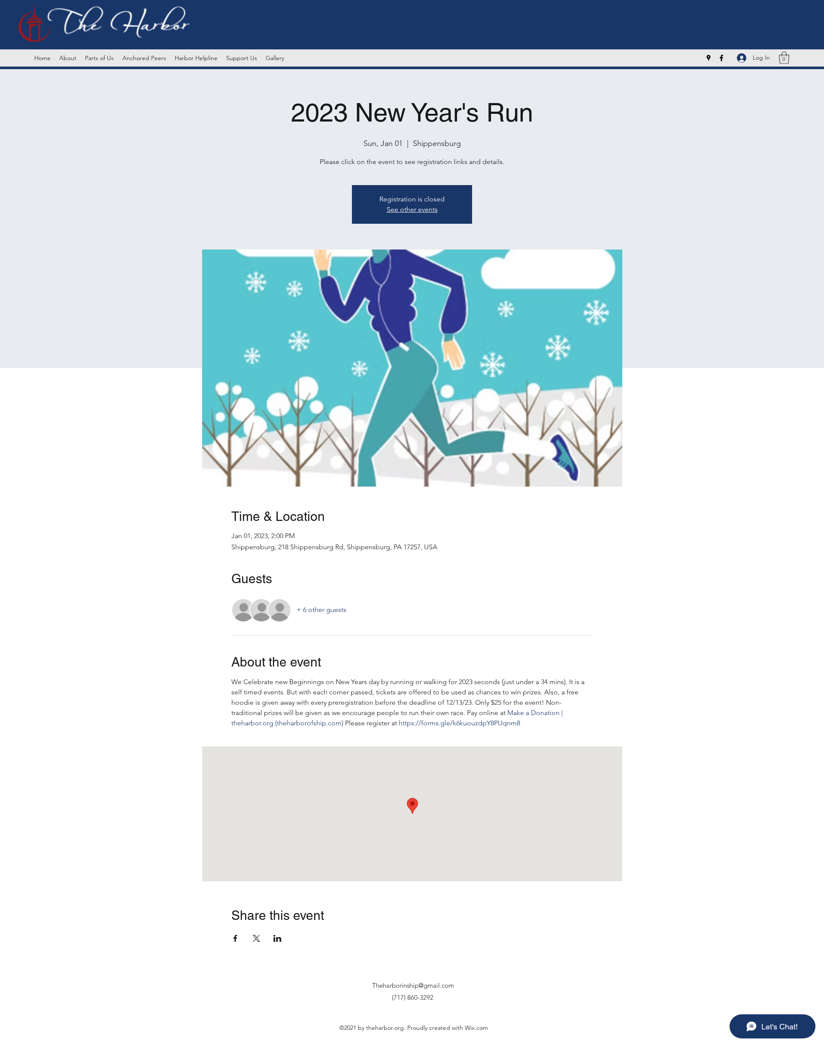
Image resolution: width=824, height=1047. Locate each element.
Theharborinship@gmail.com (413, 985)
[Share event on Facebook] (235, 938)
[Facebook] (721, 58)
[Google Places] (708, 58)
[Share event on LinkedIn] (277, 938)
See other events (412, 209)
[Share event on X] (256, 938)
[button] (784, 58)
